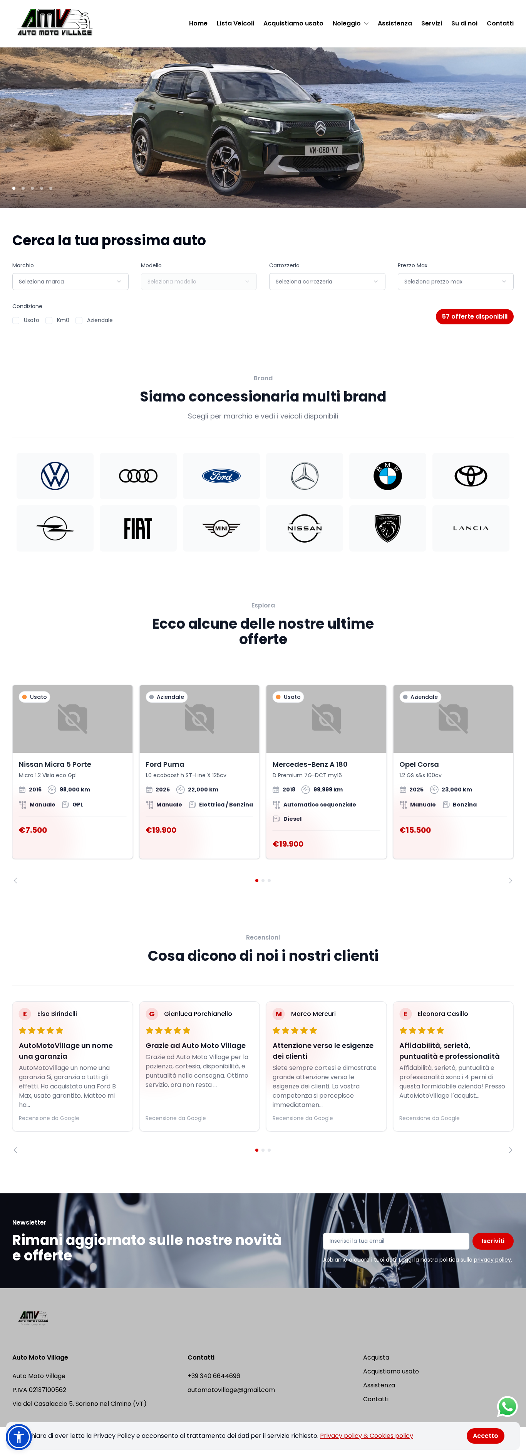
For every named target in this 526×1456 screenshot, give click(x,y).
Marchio (23, 265)
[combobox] (70, 281)
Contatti (500, 23)
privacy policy (492, 1260)
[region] (263, 784)
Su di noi (464, 23)
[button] (19, 1437)
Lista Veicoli (235, 23)
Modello (151, 265)
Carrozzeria (284, 265)
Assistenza (395, 23)
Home (198, 23)
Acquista (376, 1357)
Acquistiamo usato (293, 23)
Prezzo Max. (413, 265)
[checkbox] (15, 320)
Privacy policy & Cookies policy (366, 1435)
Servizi (431, 23)
